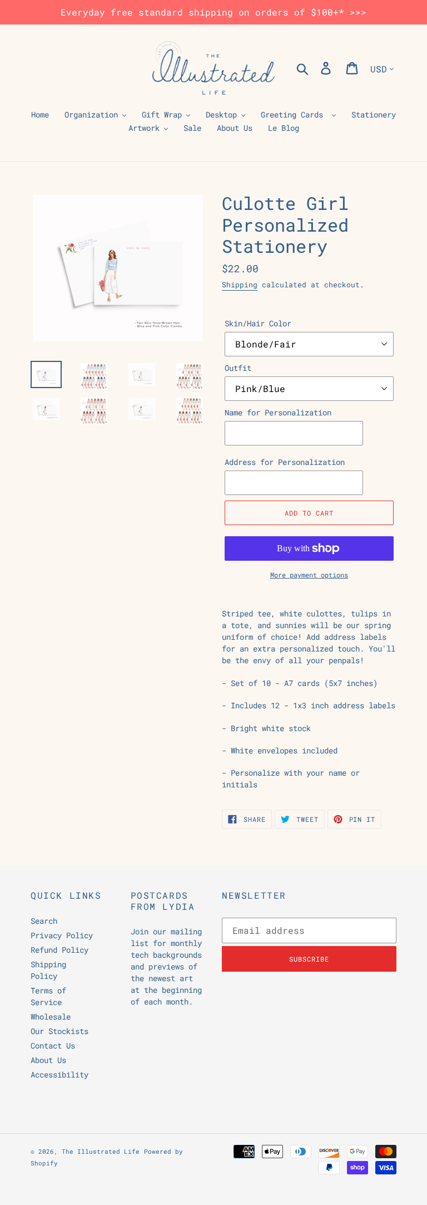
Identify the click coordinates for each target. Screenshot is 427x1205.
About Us (48, 1060)
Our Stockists (59, 1031)
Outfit (238, 368)
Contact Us (53, 1045)
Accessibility (59, 1074)
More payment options (309, 574)
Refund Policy (59, 949)
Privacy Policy (62, 935)
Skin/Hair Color (258, 323)
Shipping (239, 285)
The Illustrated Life (101, 1151)
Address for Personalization (285, 462)
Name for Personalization (278, 412)
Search (44, 920)
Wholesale (51, 1016)
